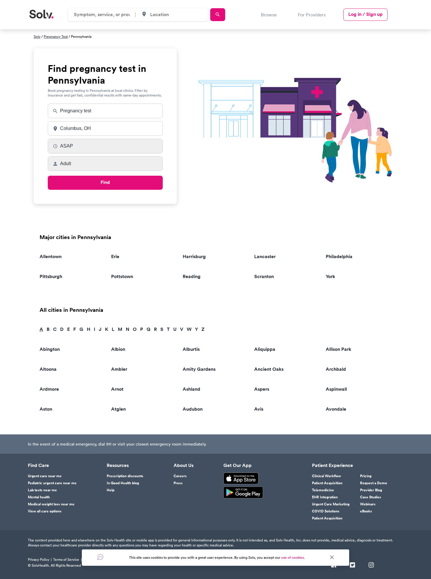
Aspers (261, 389)
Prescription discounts (125, 476)
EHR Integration (325, 497)
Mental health (39, 497)
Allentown (51, 256)
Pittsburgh (51, 276)
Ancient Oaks (269, 369)
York (330, 276)
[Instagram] (371, 565)
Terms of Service (66, 559)
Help (110, 490)
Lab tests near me (42, 490)
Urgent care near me (45, 476)
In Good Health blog (123, 483)
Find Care (38, 465)
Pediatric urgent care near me (52, 483)
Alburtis (191, 349)
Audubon (193, 409)
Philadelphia (339, 256)
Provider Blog (371, 490)
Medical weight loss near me (51, 504)
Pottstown (122, 276)
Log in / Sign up (365, 14)
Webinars (368, 504)
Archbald (336, 369)
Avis (258, 409)
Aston (46, 409)
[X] (352, 565)
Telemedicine (323, 490)
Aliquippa (264, 349)
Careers (180, 476)
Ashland (191, 389)
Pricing (365, 476)
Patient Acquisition (327, 483)
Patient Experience (332, 465)
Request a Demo (373, 483)
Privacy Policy (38, 559)
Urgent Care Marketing (330, 504)
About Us (184, 465)
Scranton (264, 276)
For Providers (312, 15)
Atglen (118, 409)
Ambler (119, 369)
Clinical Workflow (326, 476)
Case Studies (370, 497)
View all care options (45, 511)
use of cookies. (293, 557)
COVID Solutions (326, 511)
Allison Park (338, 349)
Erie (115, 256)
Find (105, 182)
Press (178, 483)
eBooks (366, 511)
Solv (37, 36)
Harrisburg (194, 256)
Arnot (117, 389)
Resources (118, 465)
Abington (50, 349)
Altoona (48, 369)
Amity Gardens (199, 369)
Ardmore (49, 389)
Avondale (336, 409)
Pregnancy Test (56, 36)
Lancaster (265, 256)
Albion (118, 349)
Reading (192, 276)
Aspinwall (336, 389)
